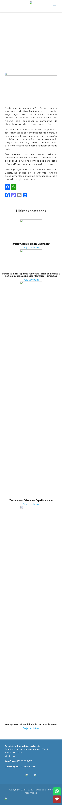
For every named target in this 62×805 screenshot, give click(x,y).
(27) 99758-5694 (27, 766)
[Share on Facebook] (7, 187)
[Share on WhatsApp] (13, 187)
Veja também (31, 247)
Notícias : (31, 30)
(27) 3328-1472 (24, 761)
